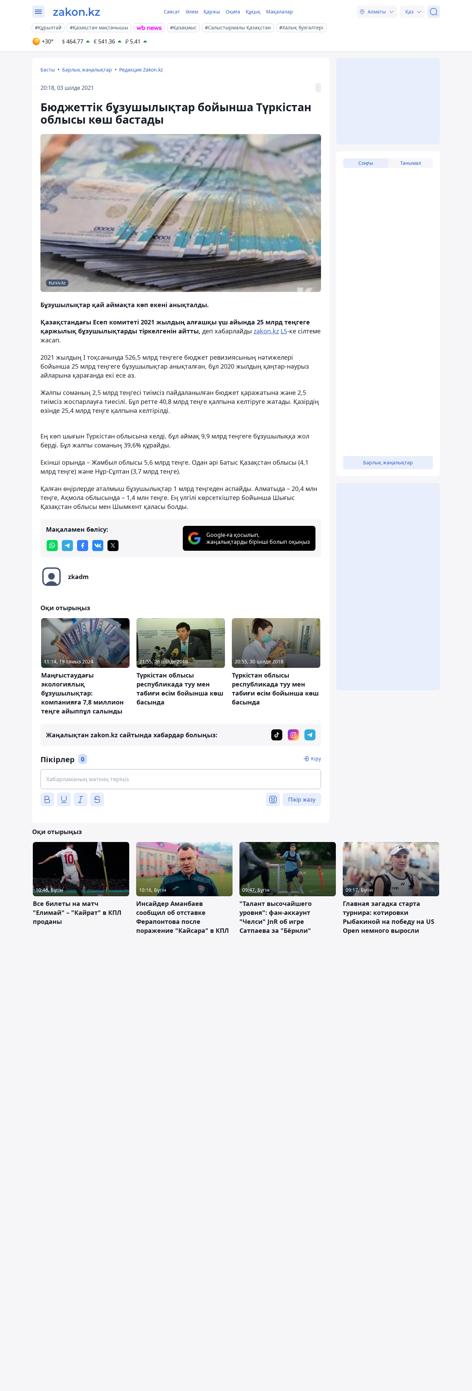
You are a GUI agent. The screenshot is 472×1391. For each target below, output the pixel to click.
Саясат (172, 11)
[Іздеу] (433, 12)
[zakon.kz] (76, 12)
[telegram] (67, 545)
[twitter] (113, 545)
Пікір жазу (301, 799)
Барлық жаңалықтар (87, 69)
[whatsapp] (52, 545)
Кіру (316, 758)
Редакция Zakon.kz (141, 69)
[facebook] (82, 545)
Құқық (253, 11)
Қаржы (212, 11)
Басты (47, 69)
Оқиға (233, 11)
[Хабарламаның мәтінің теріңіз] (180, 779)
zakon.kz (266, 331)
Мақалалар (279, 11)
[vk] (98, 545)
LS (284, 331)
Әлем (192, 11)
